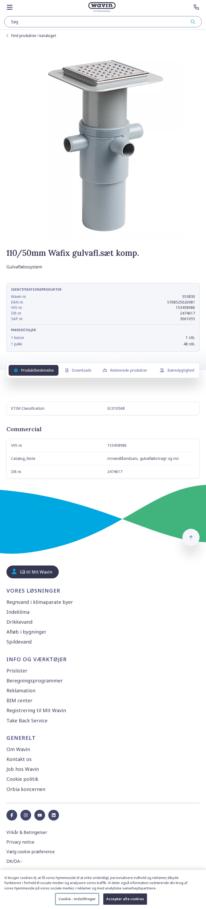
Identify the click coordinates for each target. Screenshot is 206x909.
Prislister (16, 670)
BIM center (19, 700)
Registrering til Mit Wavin (36, 710)
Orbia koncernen (25, 789)
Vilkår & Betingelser (26, 832)
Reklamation (20, 690)
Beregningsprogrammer (34, 680)
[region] (103, 889)
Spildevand (19, 641)
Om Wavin (18, 749)
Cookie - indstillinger (77, 898)
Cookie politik (22, 779)
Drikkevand (19, 622)
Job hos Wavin (22, 769)
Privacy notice (20, 842)
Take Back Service (26, 720)
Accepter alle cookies (125, 898)
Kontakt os (19, 759)
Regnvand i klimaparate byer (39, 602)
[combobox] (103, 21)
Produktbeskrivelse (37, 370)
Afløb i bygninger (26, 632)
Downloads (81, 370)
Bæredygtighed (180, 370)
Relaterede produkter (128, 370)
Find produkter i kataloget (33, 35)
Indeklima (18, 612)
